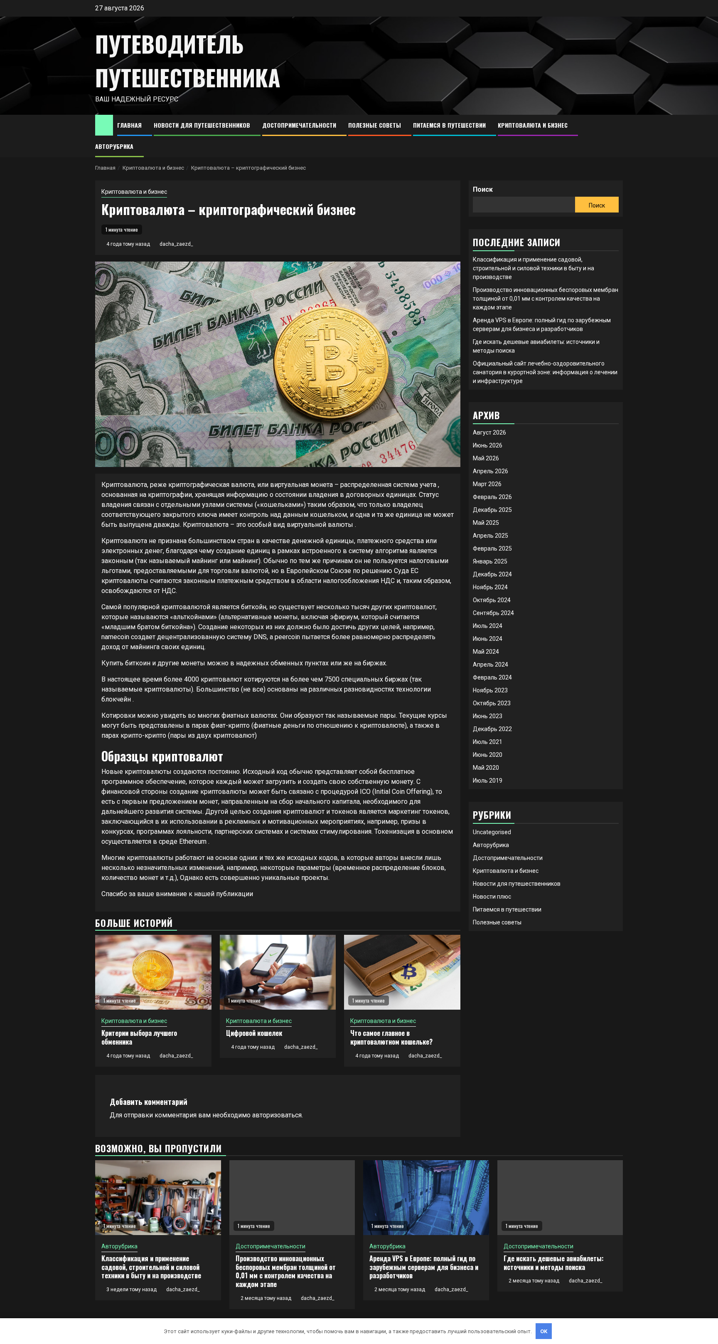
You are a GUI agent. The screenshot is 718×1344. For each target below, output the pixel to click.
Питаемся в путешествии (449, 125)
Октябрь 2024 (492, 600)
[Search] (617, 136)
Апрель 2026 (490, 471)
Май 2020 (486, 767)
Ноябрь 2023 (490, 690)
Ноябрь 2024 (490, 587)
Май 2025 (486, 522)
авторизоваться (277, 1115)
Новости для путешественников (202, 125)
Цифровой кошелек (254, 1033)
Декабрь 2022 (492, 729)
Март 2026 (487, 484)
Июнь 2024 (487, 638)
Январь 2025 (490, 561)
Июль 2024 (487, 626)
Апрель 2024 (490, 664)
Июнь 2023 (487, 716)
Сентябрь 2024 (493, 613)
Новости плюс (492, 896)
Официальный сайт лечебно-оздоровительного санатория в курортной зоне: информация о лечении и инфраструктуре (545, 372)
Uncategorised (492, 832)
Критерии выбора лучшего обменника (139, 1037)
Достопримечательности (299, 125)
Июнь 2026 (487, 445)
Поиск (483, 189)
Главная (129, 125)
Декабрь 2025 (492, 509)
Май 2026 (486, 458)
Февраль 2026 (492, 497)
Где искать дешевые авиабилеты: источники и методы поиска (554, 1262)
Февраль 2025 (492, 548)
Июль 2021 (487, 742)
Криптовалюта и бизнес (533, 125)
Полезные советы (374, 125)
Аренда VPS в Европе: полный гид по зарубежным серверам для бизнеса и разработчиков (423, 1267)
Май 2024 (486, 651)
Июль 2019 (487, 780)
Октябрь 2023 (492, 703)
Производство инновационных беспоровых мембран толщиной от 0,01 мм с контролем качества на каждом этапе (545, 299)
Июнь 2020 (487, 754)
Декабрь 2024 (492, 574)
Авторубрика (114, 146)
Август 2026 (489, 432)
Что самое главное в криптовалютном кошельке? (391, 1037)
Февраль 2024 (492, 677)
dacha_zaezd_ (176, 244)
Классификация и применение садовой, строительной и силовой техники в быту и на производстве (533, 268)
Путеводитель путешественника (187, 60)
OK (544, 1331)
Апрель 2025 (490, 535)
